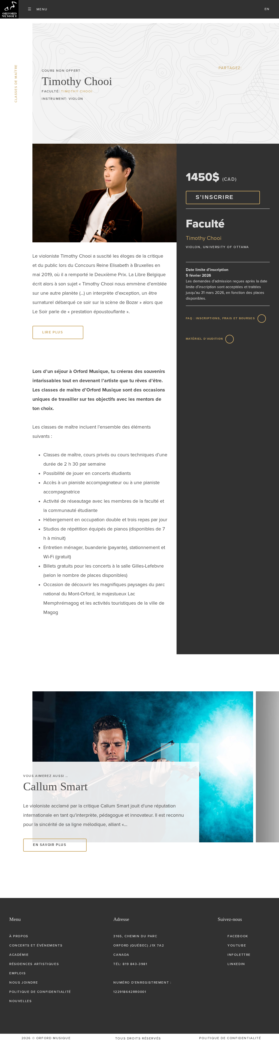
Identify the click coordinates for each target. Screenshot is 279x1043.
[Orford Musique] (9, 9)
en (267, 9)
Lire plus (52, 332)
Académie (19, 955)
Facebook (238, 936)
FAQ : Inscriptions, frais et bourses (220, 318)
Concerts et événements (35, 945)
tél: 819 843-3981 (130, 964)
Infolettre (239, 955)
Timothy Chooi (76, 91)
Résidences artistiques (34, 964)
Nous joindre (23, 982)
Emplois (17, 973)
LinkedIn (236, 964)
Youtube (237, 945)
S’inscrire (215, 197)
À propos (18, 936)
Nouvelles (20, 1001)
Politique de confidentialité (40, 992)
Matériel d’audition (204, 338)
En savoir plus (49, 833)
